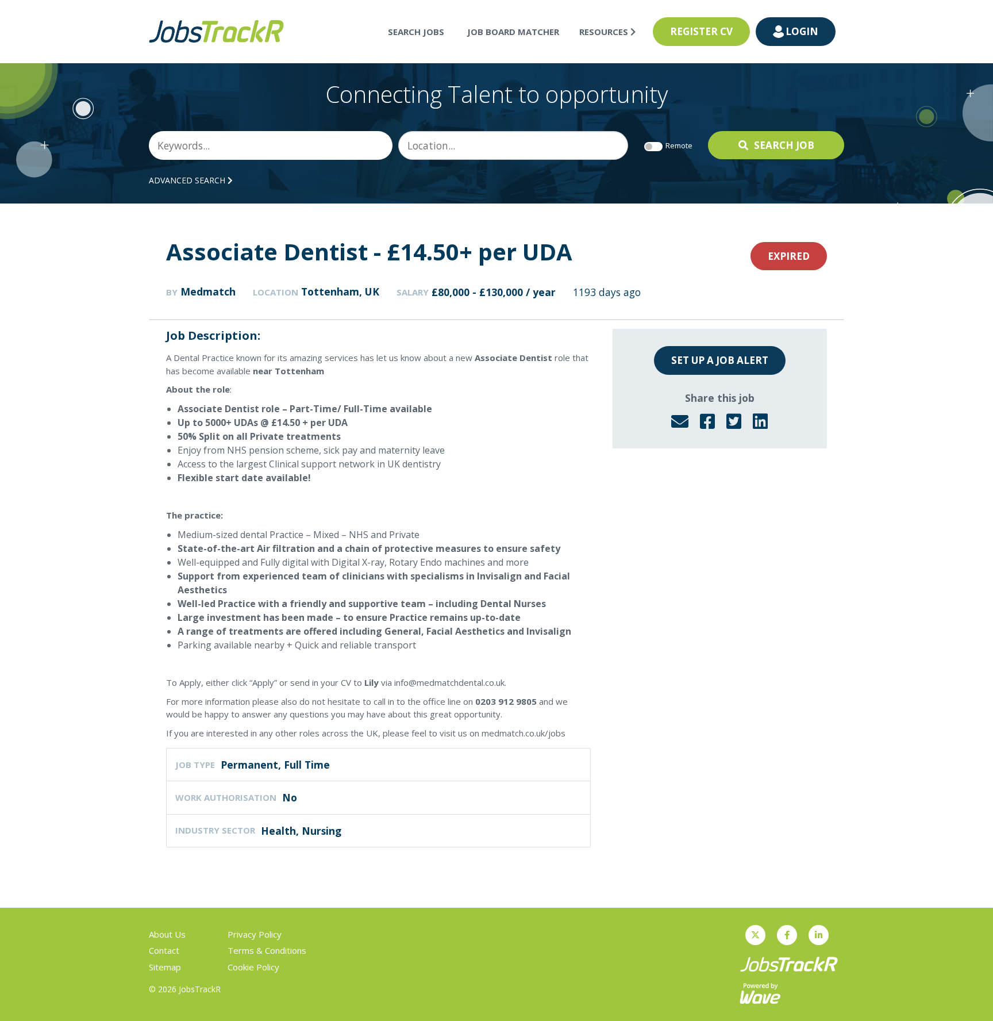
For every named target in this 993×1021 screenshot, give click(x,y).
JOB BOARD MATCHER (513, 31)
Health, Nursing (301, 831)
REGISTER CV (701, 31)
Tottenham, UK (340, 291)
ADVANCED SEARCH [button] (188, 180)
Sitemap (165, 967)
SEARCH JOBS (416, 31)
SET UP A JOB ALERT (719, 360)
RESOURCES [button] (604, 31)
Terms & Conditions (267, 950)
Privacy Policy (255, 934)
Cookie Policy (253, 967)
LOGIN (802, 31)
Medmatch (208, 291)
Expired (789, 256)
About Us (167, 934)
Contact (164, 950)
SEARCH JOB (784, 145)
